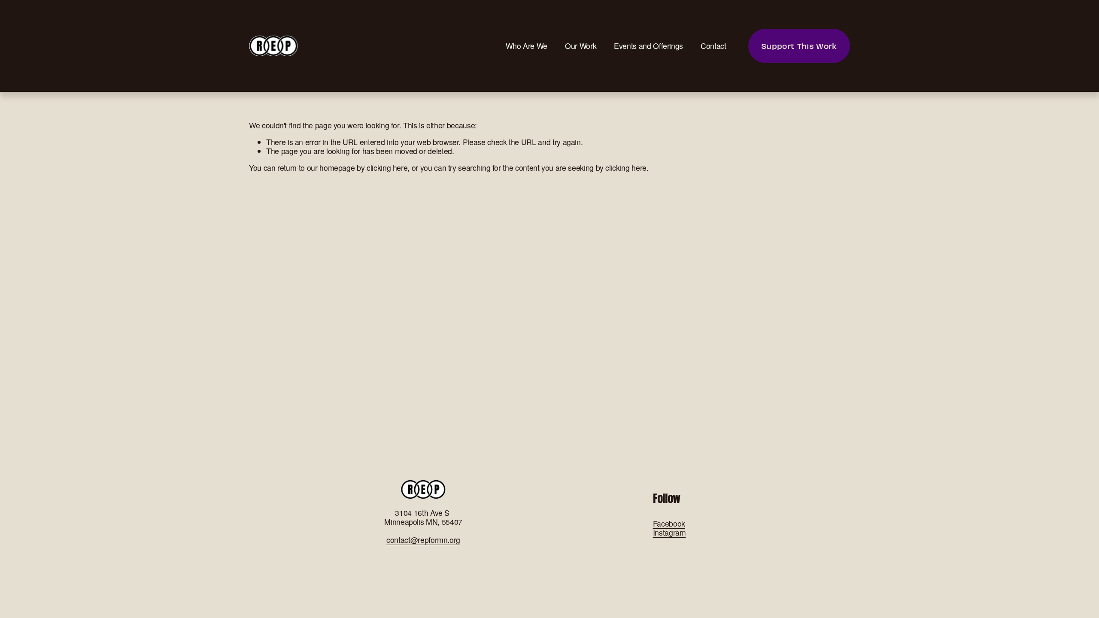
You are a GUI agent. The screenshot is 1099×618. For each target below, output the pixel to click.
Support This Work (799, 46)
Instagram (669, 532)
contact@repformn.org (423, 539)
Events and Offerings (648, 45)
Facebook (669, 523)
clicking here (387, 167)
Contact (713, 45)
